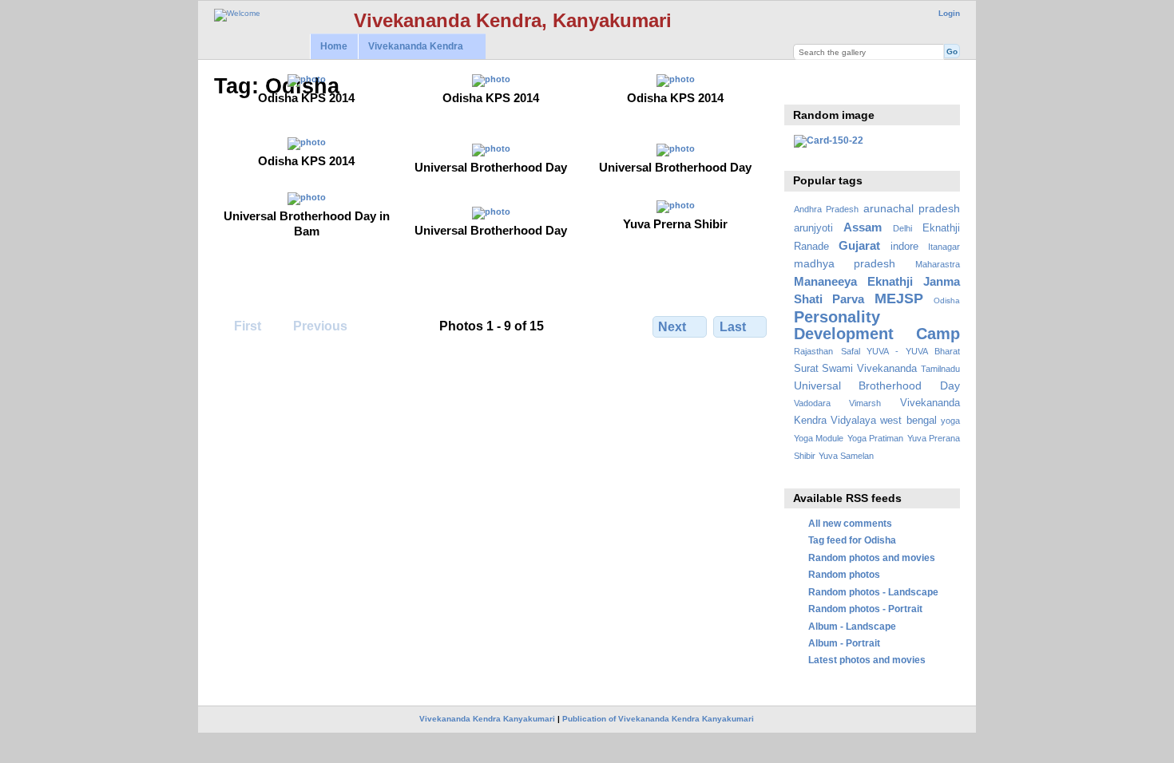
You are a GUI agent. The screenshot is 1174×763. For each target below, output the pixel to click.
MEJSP (899, 298)
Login (949, 13)
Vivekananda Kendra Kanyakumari (487, 718)
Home (333, 46)
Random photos (844, 574)
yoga (950, 420)
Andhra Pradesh (826, 209)
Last (733, 327)
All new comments (850, 523)
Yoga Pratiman (875, 438)
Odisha (947, 300)
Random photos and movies (871, 557)
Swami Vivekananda (869, 368)
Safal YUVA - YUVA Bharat (900, 351)
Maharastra (937, 264)
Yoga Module (818, 438)
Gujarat (859, 245)
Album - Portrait (844, 643)
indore (904, 246)
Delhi (902, 228)
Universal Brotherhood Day (877, 385)
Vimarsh (865, 403)
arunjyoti (813, 228)
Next (672, 327)
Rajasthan (813, 351)
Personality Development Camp (877, 325)
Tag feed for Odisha (852, 540)
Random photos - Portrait (865, 608)
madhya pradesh (845, 263)
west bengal (908, 420)
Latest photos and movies (867, 659)
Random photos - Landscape (873, 592)
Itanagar (944, 246)
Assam (862, 227)
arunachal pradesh (911, 208)
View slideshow (802, 84)
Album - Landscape (852, 626)
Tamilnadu (940, 369)
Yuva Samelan (846, 456)
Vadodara (812, 403)
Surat (806, 368)
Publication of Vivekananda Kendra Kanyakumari (658, 718)
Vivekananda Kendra (410, 47)
